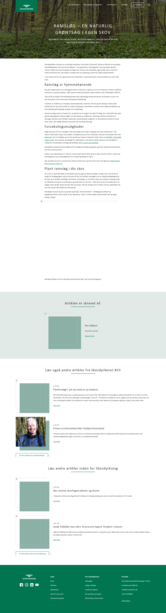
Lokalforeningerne (91, 590)
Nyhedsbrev (54, 590)
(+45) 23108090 (127, 594)
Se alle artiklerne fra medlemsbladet (32, 455)
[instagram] (26, 584)
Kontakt (124, 5)
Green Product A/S (56, 594)
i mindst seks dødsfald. (90, 143)
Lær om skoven (74, 5)
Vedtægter (89, 581)
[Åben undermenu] (102, 4)
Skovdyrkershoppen (57, 598)
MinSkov (138, 5)
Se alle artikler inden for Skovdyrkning (32, 554)
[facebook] (21, 584)
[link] (26, 6)
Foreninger (111, 5)
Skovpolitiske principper (93, 594)
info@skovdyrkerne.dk (129, 590)
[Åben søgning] (148, 4)
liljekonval (48, 137)
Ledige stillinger (90, 585)
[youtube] (37, 584)
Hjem (52, 581)
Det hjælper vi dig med (92, 5)
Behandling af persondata (94, 598)
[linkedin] (31, 584)
